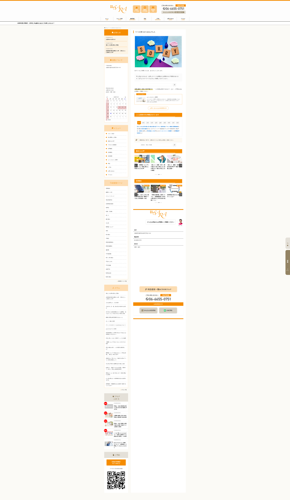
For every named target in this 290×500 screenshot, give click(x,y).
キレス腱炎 (169, 126)
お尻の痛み (145, 126)
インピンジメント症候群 (166, 131)
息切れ (141, 131)
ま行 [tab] (165, 122)
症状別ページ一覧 (122, 281)
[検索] (174, 84)
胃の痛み (149, 131)
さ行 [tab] (148, 122)
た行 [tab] (152, 122)
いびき (153, 131)
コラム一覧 (124, 389)
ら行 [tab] (173, 122)
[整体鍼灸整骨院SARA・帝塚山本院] (118, 9)
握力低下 (155, 126)
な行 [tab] (156, 122)
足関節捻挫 (175, 126)
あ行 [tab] (139, 122)
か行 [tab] (143, 122)
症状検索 (287, 243)
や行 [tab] (169, 122)
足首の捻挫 (144, 128)
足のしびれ (139, 126)
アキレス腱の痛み (161, 126)
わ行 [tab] (177, 122)
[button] (155, 174)
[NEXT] (125, 97)
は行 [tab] (160, 122)
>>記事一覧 (116, 399)
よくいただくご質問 (152, 97)
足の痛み (150, 126)
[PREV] (107, 97)
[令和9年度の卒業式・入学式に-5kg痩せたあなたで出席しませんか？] (145, 23)
